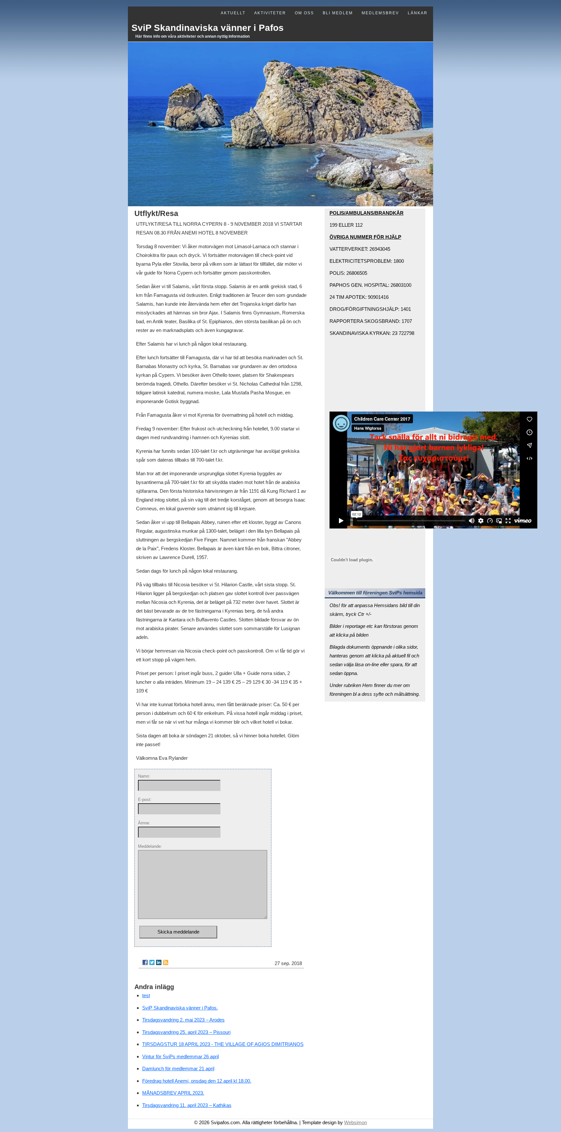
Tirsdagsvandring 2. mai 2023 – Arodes (183, 1020)
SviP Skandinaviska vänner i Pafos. (180, 1008)
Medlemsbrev (380, 13)
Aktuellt (233, 13)
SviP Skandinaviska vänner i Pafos (207, 28)
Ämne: (144, 822)
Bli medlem (338, 13)
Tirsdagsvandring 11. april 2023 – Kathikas (186, 1105)
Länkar (418, 13)
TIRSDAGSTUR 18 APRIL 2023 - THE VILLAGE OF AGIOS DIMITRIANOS (223, 1044)
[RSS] (165, 962)
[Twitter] (152, 962)
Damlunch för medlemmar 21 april (178, 1068)
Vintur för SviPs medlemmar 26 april (180, 1056)
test (146, 995)
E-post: (145, 799)
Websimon (355, 1122)
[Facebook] (145, 962)
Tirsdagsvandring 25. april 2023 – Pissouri (186, 1032)
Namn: (144, 776)
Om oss (304, 13)
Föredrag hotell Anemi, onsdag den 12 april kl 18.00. (196, 1081)
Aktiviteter (270, 13)
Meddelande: (150, 846)
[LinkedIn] (158, 962)
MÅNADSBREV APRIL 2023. (173, 1093)
